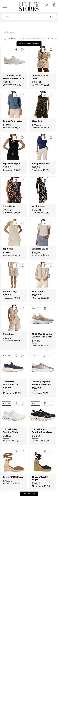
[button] (4, 38)
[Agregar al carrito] (16, 50)
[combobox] (29, 17)
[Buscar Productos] (52, 17)
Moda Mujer (9, 32)
